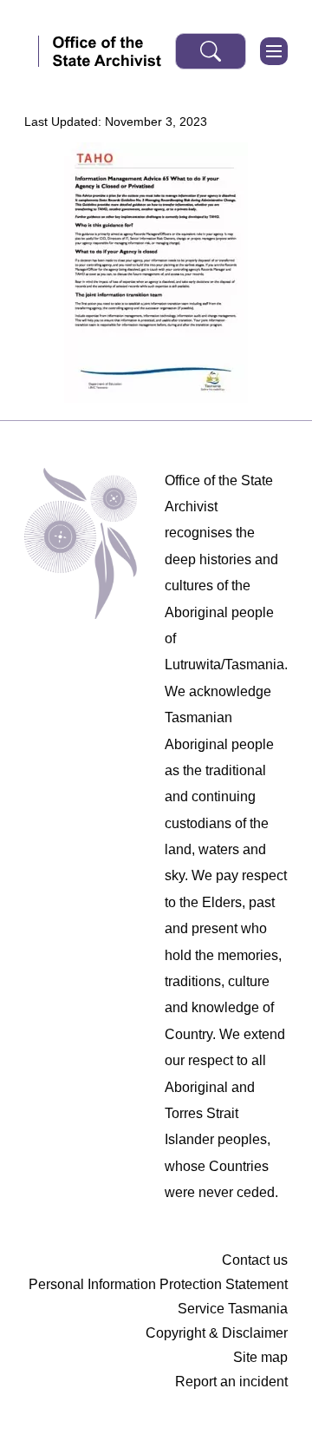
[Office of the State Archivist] (107, 51)
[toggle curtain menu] (274, 51)
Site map (260, 1357)
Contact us (255, 1260)
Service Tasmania (233, 1308)
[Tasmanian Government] (31, 51)
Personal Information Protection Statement (158, 1284)
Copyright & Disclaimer (217, 1333)
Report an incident (231, 1381)
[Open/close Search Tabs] (210, 51)
